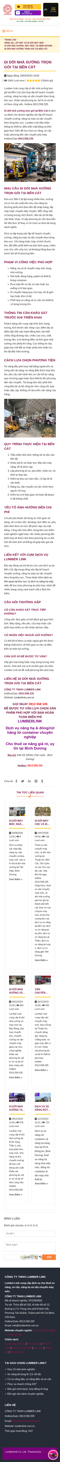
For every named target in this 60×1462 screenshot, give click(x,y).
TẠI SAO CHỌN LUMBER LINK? (25, 1363)
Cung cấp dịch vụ (15, 1343)
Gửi (49, 1257)
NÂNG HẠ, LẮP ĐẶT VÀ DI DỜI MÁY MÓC (24, 43)
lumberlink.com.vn (24, 697)
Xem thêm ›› (15, 879)
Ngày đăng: (13, 75)
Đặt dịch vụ (33, 1343)
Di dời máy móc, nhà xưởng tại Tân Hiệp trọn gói (16, 822)
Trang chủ (10, 40)
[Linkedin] (29, 781)
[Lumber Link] (7, 9)
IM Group (47, 1452)
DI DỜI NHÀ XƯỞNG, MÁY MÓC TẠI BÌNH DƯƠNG (28, 46)
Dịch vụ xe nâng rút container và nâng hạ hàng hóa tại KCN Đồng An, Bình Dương (43, 1108)
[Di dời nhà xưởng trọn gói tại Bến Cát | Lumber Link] (16, 781)
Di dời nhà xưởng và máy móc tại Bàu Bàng (16, 991)
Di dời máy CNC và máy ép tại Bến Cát (43, 822)
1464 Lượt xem (15, 80)
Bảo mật (38, 1348)
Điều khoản (17, 1352)
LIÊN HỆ (10, 1405)
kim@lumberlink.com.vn (26, 1421)
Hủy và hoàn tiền (22, 1348)
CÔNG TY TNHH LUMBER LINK (25, 1276)
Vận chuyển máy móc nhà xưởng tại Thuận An (42, 991)
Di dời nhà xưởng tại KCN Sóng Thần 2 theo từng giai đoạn (16, 1108)
